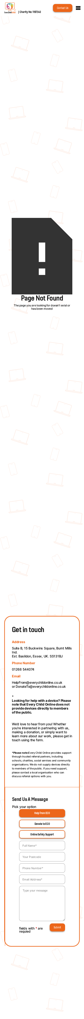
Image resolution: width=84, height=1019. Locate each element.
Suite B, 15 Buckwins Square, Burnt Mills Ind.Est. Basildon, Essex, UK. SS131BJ (42, 652)
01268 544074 (23, 669)
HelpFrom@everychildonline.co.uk (37, 682)
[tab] (42, 813)
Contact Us (63, 8)
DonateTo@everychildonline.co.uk (41, 686)
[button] (78, 8)
